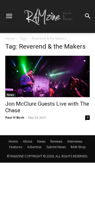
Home (10, 38)
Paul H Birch (14, 117)
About (27, 141)
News (10, 95)
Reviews (56, 141)
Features (15, 147)
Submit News (56, 147)
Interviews (74, 141)
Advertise (34, 147)
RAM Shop (78, 147)
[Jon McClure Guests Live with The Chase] (47, 76)
